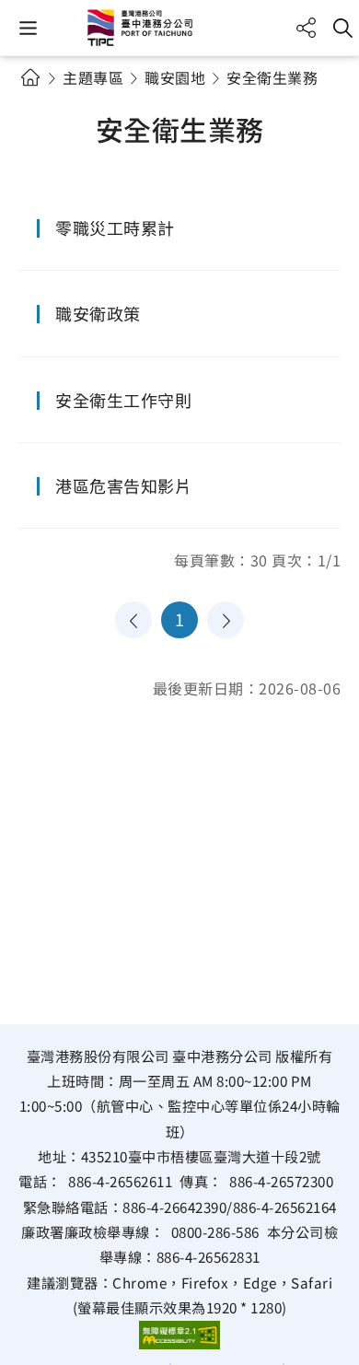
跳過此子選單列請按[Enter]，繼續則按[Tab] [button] (46, 99)
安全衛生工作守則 (123, 400)
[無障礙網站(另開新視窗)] (179, 1334)
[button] (28, 28)
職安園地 (175, 77)
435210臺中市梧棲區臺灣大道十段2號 (201, 1156)
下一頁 (225, 619)
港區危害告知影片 (123, 485)
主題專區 (93, 77)
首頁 (29, 76)
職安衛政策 (98, 313)
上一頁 (133, 619)
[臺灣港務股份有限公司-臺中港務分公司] (179, 27)
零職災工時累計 (115, 227)
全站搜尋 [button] (343, 28)
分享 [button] (306, 28)
